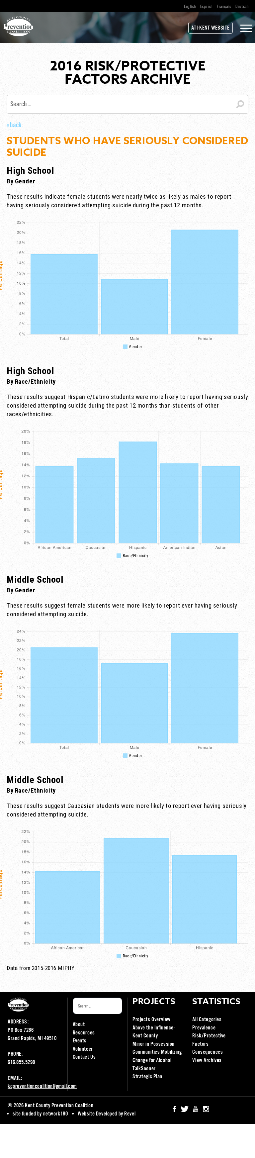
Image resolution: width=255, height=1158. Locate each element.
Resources (84, 1032)
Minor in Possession (153, 1044)
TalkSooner (144, 1068)
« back (14, 125)
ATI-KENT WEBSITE (210, 28)
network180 (55, 1113)
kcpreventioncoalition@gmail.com (42, 1086)
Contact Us (84, 1057)
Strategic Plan (147, 1076)
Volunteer (83, 1049)
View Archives (206, 1060)
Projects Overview (151, 1019)
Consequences (207, 1052)
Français (224, 7)
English (190, 7)
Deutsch (241, 7)
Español (206, 7)
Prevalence (203, 1027)
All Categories (206, 1019)
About (79, 1024)
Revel (129, 1113)
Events (80, 1040)
